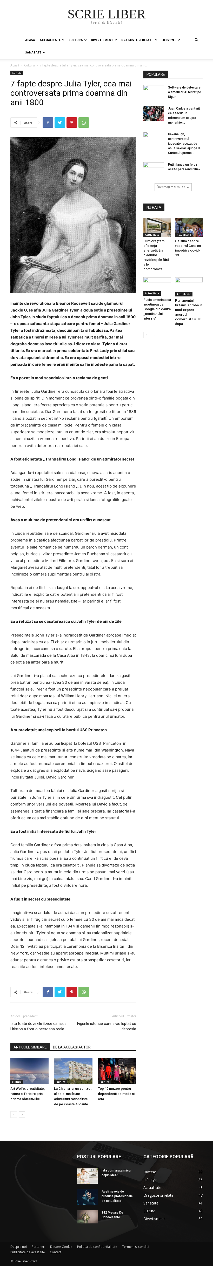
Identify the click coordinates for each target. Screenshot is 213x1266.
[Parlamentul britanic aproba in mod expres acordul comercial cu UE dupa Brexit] (189, 286)
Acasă (14, 65)
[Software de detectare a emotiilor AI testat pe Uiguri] (153, 89)
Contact (55, 1252)
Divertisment (102, 40)
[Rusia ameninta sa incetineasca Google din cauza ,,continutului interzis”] (157, 286)
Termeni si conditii (135, 1246)
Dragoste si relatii (137, 40)
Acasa (30, 40)
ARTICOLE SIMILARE (30, 1047)
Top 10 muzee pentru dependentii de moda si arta (116, 1094)
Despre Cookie (61, 1246)
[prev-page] (13, 1114)
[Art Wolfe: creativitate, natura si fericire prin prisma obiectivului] (29, 1071)
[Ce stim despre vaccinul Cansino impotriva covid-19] (189, 227)
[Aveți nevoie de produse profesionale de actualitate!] (87, 1197)
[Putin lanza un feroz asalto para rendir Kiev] (153, 169)
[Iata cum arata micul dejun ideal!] (87, 1176)
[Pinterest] (71, 122)
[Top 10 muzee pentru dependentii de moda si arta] (117, 1071)
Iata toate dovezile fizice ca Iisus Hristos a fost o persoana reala (38, 1026)
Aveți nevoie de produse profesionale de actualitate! (117, 1196)
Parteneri (38, 1246)
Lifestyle (169, 40)
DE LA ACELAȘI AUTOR (72, 1047)
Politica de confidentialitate (97, 1246)
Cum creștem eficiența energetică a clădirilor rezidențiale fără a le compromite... (156, 255)
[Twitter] (60, 122)
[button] (196, 40)
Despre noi (18, 1246)
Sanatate (33, 52)
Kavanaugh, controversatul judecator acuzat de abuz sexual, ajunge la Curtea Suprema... (184, 143)
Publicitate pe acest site (27, 1252)
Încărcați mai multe (171, 187)
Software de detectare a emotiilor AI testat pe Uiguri (184, 92)
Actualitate (50, 40)
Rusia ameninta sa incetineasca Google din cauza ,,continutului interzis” (157, 309)
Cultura (76, 40)
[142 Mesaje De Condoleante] (87, 1216)
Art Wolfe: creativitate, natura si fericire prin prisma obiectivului (27, 1094)
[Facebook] (48, 122)
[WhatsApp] (83, 122)
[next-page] (22, 1114)
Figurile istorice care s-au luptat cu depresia (106, 1026)
